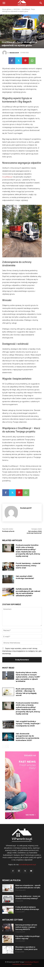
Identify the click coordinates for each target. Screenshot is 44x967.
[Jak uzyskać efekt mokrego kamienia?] (8, 579)
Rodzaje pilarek (8, 531)
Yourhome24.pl (26, 964)
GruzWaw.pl (7, 177)
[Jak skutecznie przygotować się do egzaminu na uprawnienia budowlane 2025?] (8, 737)
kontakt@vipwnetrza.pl (27, 864)
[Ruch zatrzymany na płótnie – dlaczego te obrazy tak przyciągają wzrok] (8, 692)
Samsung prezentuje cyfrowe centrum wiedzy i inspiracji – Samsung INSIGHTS (26, 927)
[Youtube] (31, 871)
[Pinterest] (25, 60)
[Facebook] (11, 60)
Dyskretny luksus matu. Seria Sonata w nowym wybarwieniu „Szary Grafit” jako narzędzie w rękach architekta (28, 676)
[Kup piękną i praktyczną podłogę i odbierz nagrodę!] (8, 939)
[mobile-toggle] (3, 3)
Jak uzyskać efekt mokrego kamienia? (34, 532)
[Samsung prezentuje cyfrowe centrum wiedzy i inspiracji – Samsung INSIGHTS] (8, 927)
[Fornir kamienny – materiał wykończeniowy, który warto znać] (8, 566)
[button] (41, 3)
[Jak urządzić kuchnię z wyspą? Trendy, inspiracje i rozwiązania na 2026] (8, 724)
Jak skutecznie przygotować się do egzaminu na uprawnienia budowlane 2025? (27, 737)
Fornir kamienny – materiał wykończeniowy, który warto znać (28, 565)
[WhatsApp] (32, 60)
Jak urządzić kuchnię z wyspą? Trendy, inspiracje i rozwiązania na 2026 (28, 723)
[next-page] (7, 746)
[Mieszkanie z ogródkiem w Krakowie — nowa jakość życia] (8, 950)
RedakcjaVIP (14, 53)
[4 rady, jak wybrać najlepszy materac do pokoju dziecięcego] (8, 910)
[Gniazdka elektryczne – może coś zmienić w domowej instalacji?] (8, 899)
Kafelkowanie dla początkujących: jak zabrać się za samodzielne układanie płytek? (28, 592)
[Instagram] (19, 871)
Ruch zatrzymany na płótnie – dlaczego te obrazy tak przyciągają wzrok (26, 692)
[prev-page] (3, 746)
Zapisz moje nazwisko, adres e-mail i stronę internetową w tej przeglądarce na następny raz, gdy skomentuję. (22, 650)
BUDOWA (17, 9)
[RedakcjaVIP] (4, 52)
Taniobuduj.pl (28, 962)
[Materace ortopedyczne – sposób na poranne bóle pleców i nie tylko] (8, 888)
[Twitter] (18, 60)
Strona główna (6, 9)
